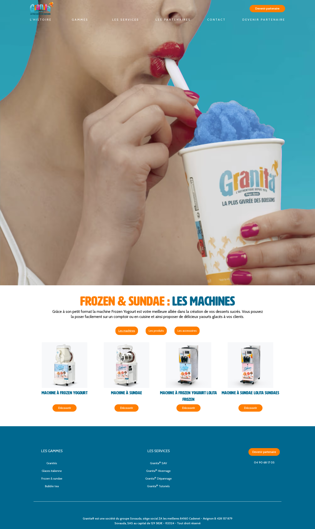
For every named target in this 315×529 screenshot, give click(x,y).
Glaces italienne (52, 471)
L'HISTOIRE (41, 19)
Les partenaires (173, 19)
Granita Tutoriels (158, 486)
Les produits (156, 330)
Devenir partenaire (264, 452)
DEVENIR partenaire (263, 19)
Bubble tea (52, 486)
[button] (82, 19)
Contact (216, 19)
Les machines (126, 330)
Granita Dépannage (158, 478)
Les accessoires (187, 330)
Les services (125, 19)
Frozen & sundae (51, 478)
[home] (44, 9)
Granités (51, 463)
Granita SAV (158, 463)
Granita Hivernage (158, 471)
